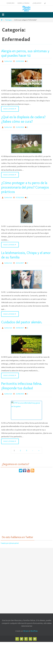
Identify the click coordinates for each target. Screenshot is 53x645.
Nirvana (26, 627)
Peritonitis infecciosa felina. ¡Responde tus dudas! (21, 382)
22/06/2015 (20, 390)
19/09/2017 (20, 325)
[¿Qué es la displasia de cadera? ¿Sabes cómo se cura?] (26, 142)
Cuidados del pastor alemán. (21, 319)
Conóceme (10, 3)
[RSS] (30, 634)
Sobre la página (23, 3)
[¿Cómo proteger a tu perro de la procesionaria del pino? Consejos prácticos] (26, 212)
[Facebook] (25, 634)
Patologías (8, 20)
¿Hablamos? (37, 3)
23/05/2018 (20, 61)
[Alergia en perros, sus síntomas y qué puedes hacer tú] (26, 77)
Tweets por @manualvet (10, 539)
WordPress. (34, 627)
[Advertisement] (26, 499)
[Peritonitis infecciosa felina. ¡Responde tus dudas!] (26, 406)
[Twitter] (21, 634)
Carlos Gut (8, 61)
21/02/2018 (20, 126)
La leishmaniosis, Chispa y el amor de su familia (26, 252)
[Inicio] (2, 20)
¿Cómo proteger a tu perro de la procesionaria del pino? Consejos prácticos (25, 186)
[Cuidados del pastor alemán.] (26, 341)
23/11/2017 (20, 261)
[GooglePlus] (17, 634)
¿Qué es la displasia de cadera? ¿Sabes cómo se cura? (23, 118)
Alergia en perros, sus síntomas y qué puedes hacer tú (25, 53)
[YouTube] (34, 634)
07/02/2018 (20, 196)
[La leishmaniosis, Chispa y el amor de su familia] (26, 276)
